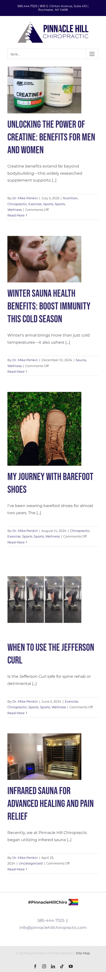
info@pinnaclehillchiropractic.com (53, 927)
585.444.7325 (27, 6)
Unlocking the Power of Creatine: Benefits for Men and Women (51, 137)
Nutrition (70, 198)
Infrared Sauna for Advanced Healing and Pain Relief (50, 804)
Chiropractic (17, 204)
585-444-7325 (50, 920)
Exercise (35, 204)
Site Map (83, 953)
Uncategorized (31, 863)
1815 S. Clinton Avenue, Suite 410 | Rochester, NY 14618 (63, 8)
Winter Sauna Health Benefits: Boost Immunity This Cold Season (48, 306)
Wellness (14, 210)
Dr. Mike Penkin (25, 198)
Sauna (81, 360)
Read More (16, 215)
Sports (48, 204)
